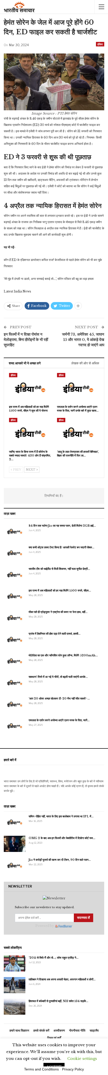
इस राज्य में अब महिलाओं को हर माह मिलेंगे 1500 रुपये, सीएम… (60, 590)
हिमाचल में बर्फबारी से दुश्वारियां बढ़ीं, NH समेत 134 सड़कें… (58, 1001)
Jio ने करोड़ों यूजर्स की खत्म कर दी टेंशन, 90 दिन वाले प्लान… (60, 860)
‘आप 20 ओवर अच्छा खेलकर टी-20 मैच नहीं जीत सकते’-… (59, 698)
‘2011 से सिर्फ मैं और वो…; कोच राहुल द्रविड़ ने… (53, 957)
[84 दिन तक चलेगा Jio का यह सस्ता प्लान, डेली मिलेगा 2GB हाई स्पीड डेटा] (14, 531)
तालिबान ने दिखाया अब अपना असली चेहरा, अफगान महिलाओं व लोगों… (62, 979)
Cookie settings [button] (82, 1058)
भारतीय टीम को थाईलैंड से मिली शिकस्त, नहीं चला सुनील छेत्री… (59, 569)
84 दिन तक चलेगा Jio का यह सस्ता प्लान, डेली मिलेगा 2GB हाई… (62, 525)
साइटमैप (94, 1030)
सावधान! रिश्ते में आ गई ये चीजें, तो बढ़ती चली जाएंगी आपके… (58, 677)
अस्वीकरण (59, 1030)
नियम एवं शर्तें (54, 1038)
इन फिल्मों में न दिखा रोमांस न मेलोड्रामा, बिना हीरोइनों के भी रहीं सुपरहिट (26, 339)
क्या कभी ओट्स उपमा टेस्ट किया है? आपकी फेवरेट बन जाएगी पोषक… (61, 547)
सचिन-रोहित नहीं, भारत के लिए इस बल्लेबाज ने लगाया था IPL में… (61, 816)
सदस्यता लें (83, 918)
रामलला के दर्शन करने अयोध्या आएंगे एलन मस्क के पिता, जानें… (59, 720)
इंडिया (100, 44)
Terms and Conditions (41, 1069)
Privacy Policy (73, 1069)
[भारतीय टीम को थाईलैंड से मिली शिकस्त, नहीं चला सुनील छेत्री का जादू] (14, 575)
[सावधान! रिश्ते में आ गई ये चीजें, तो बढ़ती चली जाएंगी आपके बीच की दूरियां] (14, 683)
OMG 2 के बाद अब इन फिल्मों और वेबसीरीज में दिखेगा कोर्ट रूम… (62, 838)
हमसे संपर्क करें (41, 1030)
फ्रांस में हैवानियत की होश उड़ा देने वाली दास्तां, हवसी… (54, 633)
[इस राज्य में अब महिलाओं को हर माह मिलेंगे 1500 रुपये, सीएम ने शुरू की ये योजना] (30, 387)
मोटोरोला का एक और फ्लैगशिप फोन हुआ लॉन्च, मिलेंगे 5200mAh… (63, 655)
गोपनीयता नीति (77, 1030)
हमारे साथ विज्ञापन (19, 1030)
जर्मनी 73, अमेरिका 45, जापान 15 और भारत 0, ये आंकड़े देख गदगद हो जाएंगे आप (83, 339)
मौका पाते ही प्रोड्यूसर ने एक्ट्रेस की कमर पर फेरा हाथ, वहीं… (58, 612)
